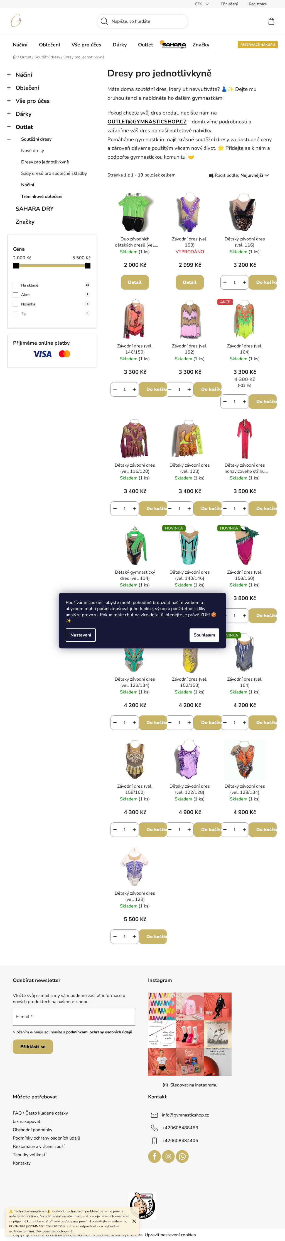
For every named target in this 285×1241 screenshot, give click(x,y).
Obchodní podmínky (32, 1130)
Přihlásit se (32, 1047)
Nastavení (80, 635)
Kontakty (22, 1163)
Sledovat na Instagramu (194, 1085)
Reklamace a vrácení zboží (39, 1146)
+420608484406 (180, 1140)
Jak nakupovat (26, 1121)
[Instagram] (168, 1156)
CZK (199, 4)
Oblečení (27, 88)
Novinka (54, 304)
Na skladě (55, 285)
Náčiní (24, 75)
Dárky (23, 114)
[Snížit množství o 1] (225, 282)
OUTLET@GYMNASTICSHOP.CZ (146, 121)
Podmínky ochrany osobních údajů (46, 1138)
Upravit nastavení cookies (170, 1235)
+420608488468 (180, 1128)
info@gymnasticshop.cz (185, 1115)
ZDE (204, 615)
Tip (54, 313)
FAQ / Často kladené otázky (40, 1113)
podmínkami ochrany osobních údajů (99, 1032)
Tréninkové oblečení (41, 196)
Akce (54, 294)
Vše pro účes (33, 101)
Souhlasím (204, 635)
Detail (135, 282)
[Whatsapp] (182, 1156)
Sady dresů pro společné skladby (54, 173)
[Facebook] (154, 1156)
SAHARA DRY (35, 209)
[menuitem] (20, 44)
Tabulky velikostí (29, 1155)
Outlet (24, 127)
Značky (25, 222)
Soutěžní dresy (36, 139)
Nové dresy (32, 151)
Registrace (258, 4)
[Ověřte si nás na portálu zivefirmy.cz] (142, 1205)
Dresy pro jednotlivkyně (45, 162)
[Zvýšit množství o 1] (244, 282)
